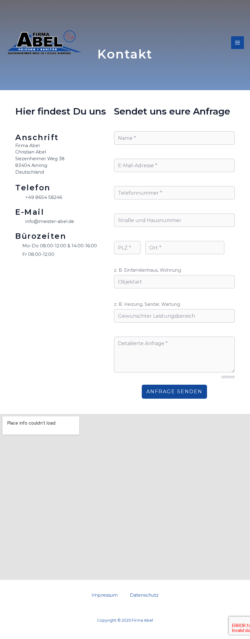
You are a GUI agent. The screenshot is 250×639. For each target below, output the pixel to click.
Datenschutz (144, 595)
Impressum (104, 595)
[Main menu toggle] (237, 42)
